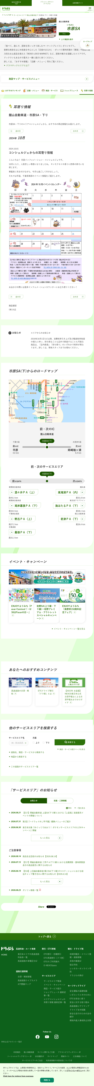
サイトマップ (52, 1056)
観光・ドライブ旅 (75, 949)
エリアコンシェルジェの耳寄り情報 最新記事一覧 (55, 1000)
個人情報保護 (29, 1052)
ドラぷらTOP (6, 15)
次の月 (75, 131)
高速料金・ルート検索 (25, 949)
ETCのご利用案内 (51, 962)
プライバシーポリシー (75, 1071)
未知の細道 (74, 961)
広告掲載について (80, 1056)
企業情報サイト (78, 3)
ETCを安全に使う (77, 999)
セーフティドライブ (76, 986)
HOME (4, 955)
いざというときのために (80, 995)
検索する (71, 742)
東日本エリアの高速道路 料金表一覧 (28, 955)
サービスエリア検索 (52, 981)
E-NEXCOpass (50, 965)
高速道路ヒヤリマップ (79, 1006)
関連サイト (65, 1056)
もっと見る (45, 838)
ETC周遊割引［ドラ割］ (54, 958)
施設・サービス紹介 (52, 989)
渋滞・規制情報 (24, 977)
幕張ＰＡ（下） (24, 532)
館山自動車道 (32, 15)
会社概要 (38, 1056)
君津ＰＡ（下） (70, 519)
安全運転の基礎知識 (78, 991)
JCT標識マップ (24, 984)
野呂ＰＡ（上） (24, 519)
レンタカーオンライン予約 (80, 970)
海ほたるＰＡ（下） (67, 505)
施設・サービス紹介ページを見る (72, 749)
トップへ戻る (44, 936)
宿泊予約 (73, 965)
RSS (69, 808)
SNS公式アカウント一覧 (10, 1042)
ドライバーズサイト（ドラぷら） (47, 2)
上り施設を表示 (67, 39)
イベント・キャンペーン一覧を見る (69, 629)
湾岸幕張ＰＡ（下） (27, 505)
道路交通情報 (22, 971)
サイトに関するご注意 (46, 1052)
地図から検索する (19, 757)
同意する (47, 1080)
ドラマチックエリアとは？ (18, 65)
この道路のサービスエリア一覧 (24, 767)
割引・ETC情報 (49, 949)
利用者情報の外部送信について (58, 1060)
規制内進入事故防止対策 (80, 1020)
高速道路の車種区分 (26, 961)
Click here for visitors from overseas (18, 1076)
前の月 (18, 131)
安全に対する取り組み (79, 1002)
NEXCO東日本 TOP (17, 3)
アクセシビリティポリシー (68, 1052)
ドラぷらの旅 (75, 975)
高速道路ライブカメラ (27, 980)
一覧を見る (81, 808)
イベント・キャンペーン (54, 985)
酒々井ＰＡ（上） (25, 492)
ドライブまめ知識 (77, 1010)
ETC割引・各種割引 (52, 954)
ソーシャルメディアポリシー (18, 1056)
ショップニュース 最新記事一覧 (55, 993)
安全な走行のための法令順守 (80, 1015)
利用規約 (16, 1052)
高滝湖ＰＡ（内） (68, 492)
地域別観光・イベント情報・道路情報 (80, 955)
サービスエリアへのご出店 (32, 1060)
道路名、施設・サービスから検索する (27, 752)
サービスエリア (19, 15)
